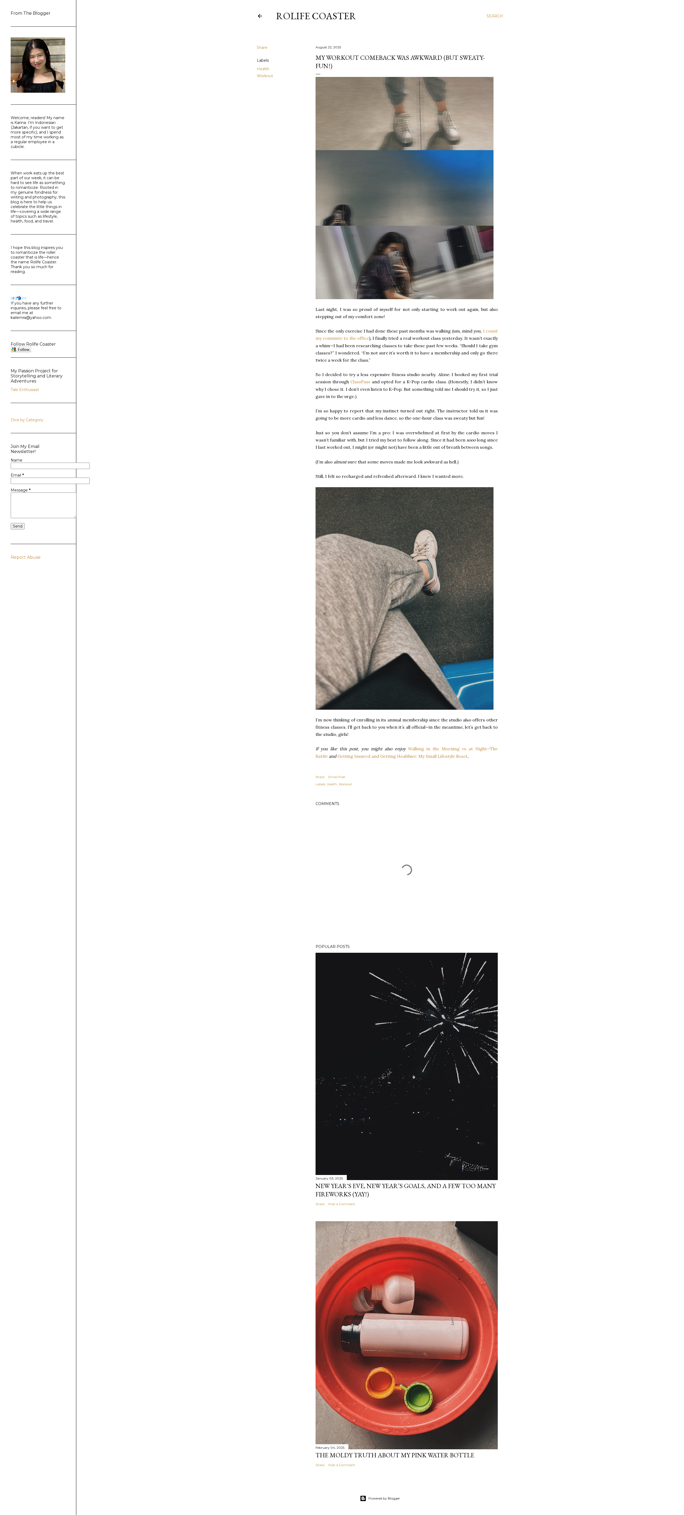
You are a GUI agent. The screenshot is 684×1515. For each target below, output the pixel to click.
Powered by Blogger (384, 1498)
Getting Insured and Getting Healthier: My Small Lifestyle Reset (402, 756)
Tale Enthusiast (25, 389)
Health (263, 69)
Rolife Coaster (316, 16)
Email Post (336, 777)
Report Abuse (26, 557)
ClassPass (360, 381)
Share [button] (262, 47)
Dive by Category (27, 419)
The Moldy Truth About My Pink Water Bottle (395, 1455)
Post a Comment (341, 1204)
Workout (265, 75)
